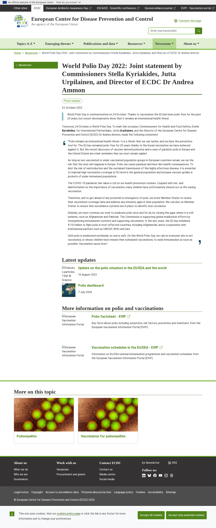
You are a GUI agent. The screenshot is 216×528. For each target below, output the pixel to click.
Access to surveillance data (62, 492)
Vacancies (63, 469)
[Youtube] (160, 475)
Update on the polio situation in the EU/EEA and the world (122, 268)
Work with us (66, 463)
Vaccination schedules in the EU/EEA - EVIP (125, 347)
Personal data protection (96, 492)
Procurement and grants (71, 474)
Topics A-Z (24, 43)
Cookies (140, 492)
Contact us (106, 469)
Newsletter (152, 462)
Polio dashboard (91, 285)
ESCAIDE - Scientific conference (116, 9)
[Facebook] (155, 475)
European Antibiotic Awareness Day (67, 9)
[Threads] (171, 475)
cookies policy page (68, 513)
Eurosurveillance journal (159, 9)
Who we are (21, 474)
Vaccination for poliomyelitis (103, 436)
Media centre (107, 474)
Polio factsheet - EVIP (109, 316)
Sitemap (171, 492)
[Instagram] (166, 475)
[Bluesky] (149, 475)
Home (17, 53)
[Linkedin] (143, 475)
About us (189, 43)
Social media (106, 479)
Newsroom (163, 43)
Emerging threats (58, 43)
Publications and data (99, 43)
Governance (21, 479)
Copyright (37, 492)
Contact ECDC (110, 463)
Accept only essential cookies (186, 515)
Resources (135, 43)
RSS (174, 462)
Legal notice (21, 492)
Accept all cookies (151, 515)
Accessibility (155, 492)
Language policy (123, 492)
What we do (21, 469)
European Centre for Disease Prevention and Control (92, 19)
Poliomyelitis (27, 436)
